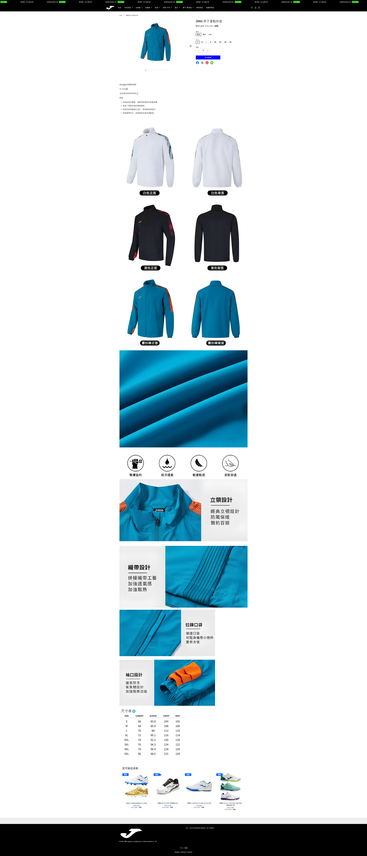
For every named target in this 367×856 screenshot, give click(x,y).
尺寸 (197, 39)
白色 (210, 34)
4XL (225, 42)
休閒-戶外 (166, 8)
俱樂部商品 (210, 8)
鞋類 (156, 8)
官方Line (29, 2)
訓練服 (147, 8)
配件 (176, 8)
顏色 (197, 31)
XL (210, 42)
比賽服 (138, 8)
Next (190, 46)
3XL (220, 42)
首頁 (119, 8)
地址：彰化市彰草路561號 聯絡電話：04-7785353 (200, 828)
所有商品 (128, 8)
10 (163, 70)
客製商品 (199, 8)
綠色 (198, 34)
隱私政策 (183, 852)
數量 (197, 47)
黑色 (204, 34)
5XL (230, 42)
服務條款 (177, 852)
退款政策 (189, 852)
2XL (215, 42)
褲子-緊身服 (187, 8)
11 (164, 70)
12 (166, 70)
